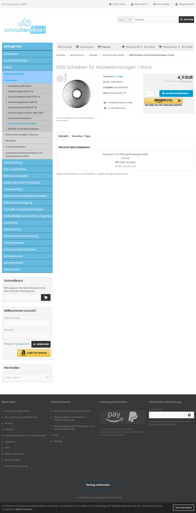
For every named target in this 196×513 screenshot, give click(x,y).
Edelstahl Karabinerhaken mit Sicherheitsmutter (24, 154)
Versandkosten (186, 81)
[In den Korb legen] (45, 297)
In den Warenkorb (176, 93)
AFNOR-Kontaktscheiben (23, 129)
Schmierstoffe (13, 263)
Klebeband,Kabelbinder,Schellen (25, 196)
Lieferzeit (9, 429)
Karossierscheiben (20, 118)
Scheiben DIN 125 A (19, 86)
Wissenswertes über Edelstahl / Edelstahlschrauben (70, 419)
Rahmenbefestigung (18, 203)
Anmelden (41, 344)
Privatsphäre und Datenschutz (21, 417)
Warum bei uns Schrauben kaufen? (72, 411)
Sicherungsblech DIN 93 (23, 102)
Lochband (10, 223)
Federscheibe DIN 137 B (22, 107)
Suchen (186, 19)
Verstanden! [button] (183, 507)
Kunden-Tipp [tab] (81, 136)
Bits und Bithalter (15, 169)
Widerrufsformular (14, 453)
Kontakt (67, 47)
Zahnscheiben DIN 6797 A (24, 97)
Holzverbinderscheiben (22, 123)
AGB (7, 447)
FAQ (56, 435)
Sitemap (58, 441)
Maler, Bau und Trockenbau (22, 182)
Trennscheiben (14, 243)
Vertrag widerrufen (98, 484)
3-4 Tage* (119, 76)
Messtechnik (12, 229)
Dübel (7, 67)
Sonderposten (13, 256)
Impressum (87, 47)
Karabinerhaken (16, 147)
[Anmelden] (189, 415)
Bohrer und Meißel (16, 176)
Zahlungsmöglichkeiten (17, 411)
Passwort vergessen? (16, 344)
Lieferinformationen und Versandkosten (25, 435)
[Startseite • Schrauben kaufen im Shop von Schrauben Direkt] (25, 25)
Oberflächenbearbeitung (21, 236)
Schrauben (11, 54)
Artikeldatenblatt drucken (120, 102)
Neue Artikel (11, 269)
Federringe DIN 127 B (20, 91)
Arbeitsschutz (13, 162)
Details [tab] (63, 136)
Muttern (11, 140)
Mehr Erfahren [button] (24, 509)
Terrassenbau (13, 189)
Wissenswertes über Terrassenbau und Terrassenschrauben (74, 427)
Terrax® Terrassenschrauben (24, 209)
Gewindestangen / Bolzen (22, 134)
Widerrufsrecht (12, 459)
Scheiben (12, 80)
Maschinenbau (14, 74)
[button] (125, 19)
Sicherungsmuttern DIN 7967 (26, 113)
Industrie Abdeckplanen (20, 249)
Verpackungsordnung (16, 466)
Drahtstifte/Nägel (16, 60)
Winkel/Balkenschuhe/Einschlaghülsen (28, 216)
